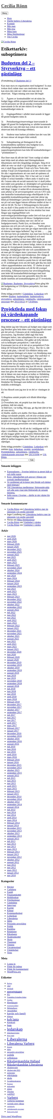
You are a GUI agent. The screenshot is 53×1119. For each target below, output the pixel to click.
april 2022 (11, 620)
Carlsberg (11, 889)
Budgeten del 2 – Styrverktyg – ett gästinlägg (18, 68)
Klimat (10, 910)
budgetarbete (23, 296)
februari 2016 (13, 760)
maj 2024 (11, 575)
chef (9, 986)
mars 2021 (12, 646)
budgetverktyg (36, 296)
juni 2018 (11, 691)
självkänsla (12, 1075)
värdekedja (30, 299)
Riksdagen (12, 934)
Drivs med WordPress (11, 1116)
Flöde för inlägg (14, 966)
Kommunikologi (14, 913)
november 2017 (14, 707)
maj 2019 (11, 678)
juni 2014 (11, 812)
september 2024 (14, 573)
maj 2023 (11, 589)
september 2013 (14, 836)
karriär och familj (16, 1013)
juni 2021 (11, 641)
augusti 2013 (13, 838)
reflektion (12, 1057)
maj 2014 (11, 815)
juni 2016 (11, 749)
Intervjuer (11, 905)
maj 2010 (11, 875)
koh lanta (13, 1019)
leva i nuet (10, 1036)
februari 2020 (13, 657)
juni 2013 (11, 844)
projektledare (38, 449)
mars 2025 (12, 562)
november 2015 (14, 767)
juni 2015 (11, 781)
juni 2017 (11, 717)
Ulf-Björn (33, 301)
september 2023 (14, 586)
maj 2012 (11, 867)
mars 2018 (12, 699)
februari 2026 (13, 544)
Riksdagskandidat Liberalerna (25, 1064)
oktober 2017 (13, 710)
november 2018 (14, 681)
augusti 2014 (13, 807)
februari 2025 (13, 565)
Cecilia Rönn (14, 5)
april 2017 (11, 723)
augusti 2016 (13, 744)
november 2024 (14, 568)
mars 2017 (12, 725)
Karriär (10, 908)
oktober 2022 (13, 604)
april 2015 (11, 786)
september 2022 (14, 607)
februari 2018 (13, 702)
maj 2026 (11, 536)
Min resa (11, 29)
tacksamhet (11, 1086)
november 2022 (14, 602)
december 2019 (14, 662)
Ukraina (10, 1092)
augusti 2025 (13, 554)
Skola (9, 939)
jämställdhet (12, 1011)
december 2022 (14, 599)
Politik (10, 926)
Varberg (12, 1097)
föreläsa (9, 1000)
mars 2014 (12, 820)
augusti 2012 (13, 862)
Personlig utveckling (16, 923)
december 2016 (14, 733)
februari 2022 (13, 625)
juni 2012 (11, 865)
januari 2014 (13, 825)
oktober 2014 (13, 802)
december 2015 (14, 765)
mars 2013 (12, 849)
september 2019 (14, 670)
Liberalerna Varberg (20, 1043)
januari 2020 (13, 660)
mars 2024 (12, 578)
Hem (9, 18)
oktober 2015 (13, 770)
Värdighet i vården (32, 522)
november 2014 (14, 799)
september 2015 (14, 773)
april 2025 (11, 560)
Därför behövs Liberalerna (19, 21)
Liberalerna (12, 918)
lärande (9, 1047)
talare (9, 1089)
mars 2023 (12, 594)
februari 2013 (13, 852)
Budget (12, 296)
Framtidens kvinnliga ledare (16, 997)
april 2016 (11, 754)
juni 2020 (11, 654)
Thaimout (11, 942)
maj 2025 (11, 557)
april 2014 (11, 817)
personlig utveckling (15, 1052)
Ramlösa (11, 929)
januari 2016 (13, 762)
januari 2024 (13, 583)
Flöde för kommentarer (17, 969)
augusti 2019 (13, 673)
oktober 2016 (13, 738)
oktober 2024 (13, 570)
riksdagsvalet (12, 1068)
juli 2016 (11, 746)
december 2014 (14, 796)
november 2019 (14, 665)
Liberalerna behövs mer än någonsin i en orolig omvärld (27, 510)
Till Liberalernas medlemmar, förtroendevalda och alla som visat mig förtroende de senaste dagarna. (28, 490)
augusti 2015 (13, 775)
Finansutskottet (14, 895)
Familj (10, 892)
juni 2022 (11, 615)
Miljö (9, 921)
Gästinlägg (28, 294)
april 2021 (11, 644)
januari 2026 (13, 546)
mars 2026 (12, 541)
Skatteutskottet (14, 937)
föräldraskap (13, 897)
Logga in (11, 964)
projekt (27, 449)
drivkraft (10, 989)
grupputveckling (12, 1005)
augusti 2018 (13, 686)
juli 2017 (11, 715)
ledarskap (18, 449)
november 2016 (14, 736)
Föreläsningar (13, 900)
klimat (10, 1016)
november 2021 (14, 633)
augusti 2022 (13, 610)
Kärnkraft (11, 1022)
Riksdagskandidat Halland (23, 1061)
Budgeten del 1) (23, 80)
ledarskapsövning (13, 1033)
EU (8, 994)
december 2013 (14, 828)
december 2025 (14, 549)
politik (10, 1054)
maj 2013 (11, 846)
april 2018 (11, 696)
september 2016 (14, 741)
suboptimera (18, 299)
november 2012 (14, 857)
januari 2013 (13, 854)
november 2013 (14, 831)
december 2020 (14, 652)
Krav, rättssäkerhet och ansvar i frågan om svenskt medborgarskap (26, 478)
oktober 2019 (13, 667)
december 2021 (14, 631)
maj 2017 (11, 720)
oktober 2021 (13, 636)
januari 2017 (13, 731)
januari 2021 (13, 649)
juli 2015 (11, 778)
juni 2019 (11, 675)
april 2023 (11, 591)
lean (11, 449)
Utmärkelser (12, 950)
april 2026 (11, 539)
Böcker (10, 887)
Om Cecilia (12, 37)
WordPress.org (14, 972)
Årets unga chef (12, 1112)
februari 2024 (13, 581)
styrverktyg (6, 299)
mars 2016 (12, 757)
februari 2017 (13, 728)
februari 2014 (13, 823)
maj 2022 (11, 617)
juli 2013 (11, 841)
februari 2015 (13, 791)
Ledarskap (39, 294)
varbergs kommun (15, 1101)
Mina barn (12, 31)
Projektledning (8, 452)
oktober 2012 (13, 859)
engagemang (14, 991)
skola (9, 1078)
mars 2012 (12, 870)
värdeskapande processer (12, 454)
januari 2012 (13, 873)
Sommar (10, 1084)
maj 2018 (11, 694)
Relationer (12, 931)
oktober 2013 (13, 833)
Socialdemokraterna (14, 1081)
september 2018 (14, 683)
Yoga (9, 952)
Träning (10, 945)
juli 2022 (11, 612)
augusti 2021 (13, 639)
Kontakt (11, 23)
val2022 (11, 1094)
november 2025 (14, 552)
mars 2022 (12, 623)
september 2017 (14, 712)
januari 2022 (13, 628)
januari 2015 (13, 794)
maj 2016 (11, 752)
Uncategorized (14, 947)
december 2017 (14, 704)
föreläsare (12, 1002)
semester (11, 1073)
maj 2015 (11, 783)
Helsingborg (12, 1008)
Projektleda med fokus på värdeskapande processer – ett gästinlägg (26, 314)
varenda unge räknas (15, 1104)
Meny (4, 13)
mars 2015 (12, 788)
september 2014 (14, 804)
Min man (11, 26)
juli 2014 (11, 809)
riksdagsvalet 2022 (13, 1070)
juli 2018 (11, 689)
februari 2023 (13, 596)
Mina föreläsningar (16, 34)
